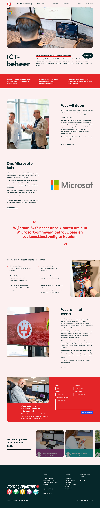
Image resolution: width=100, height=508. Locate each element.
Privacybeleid (10, 500)
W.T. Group (68, 478)
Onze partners (11, 207)
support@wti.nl (47, 493)
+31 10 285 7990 (48, 489)
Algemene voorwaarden (21, 500)
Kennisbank (66, 3)
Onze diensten (41, 3)
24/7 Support (89, 3)
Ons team (55, 3)
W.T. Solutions (69, 482)
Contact (79, 3)
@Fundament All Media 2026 (85, 500)
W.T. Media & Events (70, 484)
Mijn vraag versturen (87, 412)
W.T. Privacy (68, 487)
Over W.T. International (23, 3)
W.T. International (70, 480)
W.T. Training (68, 489)
